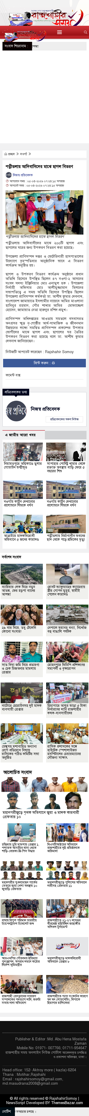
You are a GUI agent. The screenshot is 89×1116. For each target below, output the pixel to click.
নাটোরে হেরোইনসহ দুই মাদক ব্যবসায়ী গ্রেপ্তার (22, 708)
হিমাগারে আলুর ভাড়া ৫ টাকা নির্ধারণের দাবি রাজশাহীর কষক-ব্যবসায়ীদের (67, 709)
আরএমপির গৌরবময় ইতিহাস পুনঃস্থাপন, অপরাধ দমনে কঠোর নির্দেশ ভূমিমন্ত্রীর (21, 961)
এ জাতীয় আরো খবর (20, 435)
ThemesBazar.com (67, 1103)
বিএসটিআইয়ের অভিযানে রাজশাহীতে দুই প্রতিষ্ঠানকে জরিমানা (63, 847)
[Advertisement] (44, 97)
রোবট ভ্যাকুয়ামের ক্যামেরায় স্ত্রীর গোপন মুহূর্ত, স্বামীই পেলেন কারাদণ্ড (66, 591)
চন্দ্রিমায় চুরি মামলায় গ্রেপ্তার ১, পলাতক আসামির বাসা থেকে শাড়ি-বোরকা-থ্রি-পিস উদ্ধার (20, 847)
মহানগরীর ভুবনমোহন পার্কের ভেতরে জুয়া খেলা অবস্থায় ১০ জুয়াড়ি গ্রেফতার (19, 885)
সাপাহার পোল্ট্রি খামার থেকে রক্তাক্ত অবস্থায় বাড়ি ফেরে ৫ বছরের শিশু (66, 467)
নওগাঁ (24, 154)
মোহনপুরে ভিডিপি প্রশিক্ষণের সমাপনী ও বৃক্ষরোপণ (66, 667)
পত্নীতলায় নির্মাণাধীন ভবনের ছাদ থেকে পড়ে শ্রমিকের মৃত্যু (66, 538)
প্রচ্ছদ (11, 154)
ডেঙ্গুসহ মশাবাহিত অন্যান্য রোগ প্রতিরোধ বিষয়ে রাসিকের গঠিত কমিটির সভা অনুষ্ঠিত (20, 752)
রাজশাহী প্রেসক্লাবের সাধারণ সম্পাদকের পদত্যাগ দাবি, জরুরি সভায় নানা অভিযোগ (21, 999)
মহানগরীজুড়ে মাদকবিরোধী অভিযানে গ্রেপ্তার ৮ (64, 960)
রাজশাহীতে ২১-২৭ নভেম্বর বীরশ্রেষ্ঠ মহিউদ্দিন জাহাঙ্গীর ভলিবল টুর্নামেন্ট (64, 923)
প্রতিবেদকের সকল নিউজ (64, 419)
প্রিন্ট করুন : (43, 363)
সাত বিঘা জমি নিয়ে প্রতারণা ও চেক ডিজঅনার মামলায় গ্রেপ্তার (20, 668)
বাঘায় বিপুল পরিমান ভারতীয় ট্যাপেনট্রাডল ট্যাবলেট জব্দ (19, 922)
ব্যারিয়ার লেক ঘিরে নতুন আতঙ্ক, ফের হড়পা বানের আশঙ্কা (18, 591)
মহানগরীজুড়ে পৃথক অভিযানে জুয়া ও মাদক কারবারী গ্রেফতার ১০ (41, 814)
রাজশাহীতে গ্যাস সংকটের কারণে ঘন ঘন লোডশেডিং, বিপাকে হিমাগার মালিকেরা (67, 999)
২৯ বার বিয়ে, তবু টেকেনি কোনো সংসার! (19, 630)
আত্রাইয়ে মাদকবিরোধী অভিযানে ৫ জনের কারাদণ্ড (21, 538)
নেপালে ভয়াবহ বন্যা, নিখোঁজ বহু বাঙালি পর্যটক (67, 630)
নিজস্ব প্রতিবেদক (22, 175)
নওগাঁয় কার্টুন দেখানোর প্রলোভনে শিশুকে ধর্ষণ (19, 503)
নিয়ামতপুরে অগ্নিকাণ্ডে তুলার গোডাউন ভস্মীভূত (23, 466)
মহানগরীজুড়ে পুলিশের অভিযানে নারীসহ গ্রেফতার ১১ (67, 884)
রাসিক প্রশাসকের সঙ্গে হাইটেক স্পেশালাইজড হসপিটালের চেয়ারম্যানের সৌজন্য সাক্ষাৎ (64, 752)
